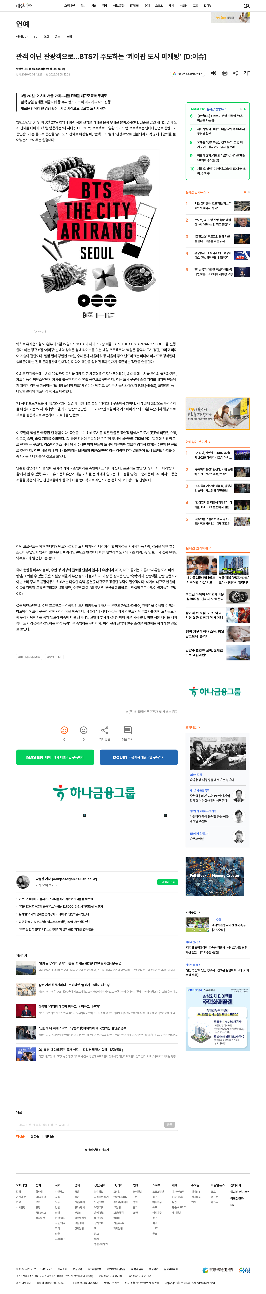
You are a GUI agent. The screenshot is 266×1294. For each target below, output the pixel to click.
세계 (171, 6)
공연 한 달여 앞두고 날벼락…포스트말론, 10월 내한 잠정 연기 (54, 922)
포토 (195, 6)
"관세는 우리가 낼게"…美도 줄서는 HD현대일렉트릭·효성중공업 (80, 963)
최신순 (20, 1136)
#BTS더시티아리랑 (29, 657)
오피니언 (69, 6)
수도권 (183, 6)
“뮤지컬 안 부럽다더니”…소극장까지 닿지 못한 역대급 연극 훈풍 (56, 929)
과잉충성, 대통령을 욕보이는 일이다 (212, 780)
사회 (93, 6)
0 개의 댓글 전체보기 (97, 1150)
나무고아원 (197, 839)
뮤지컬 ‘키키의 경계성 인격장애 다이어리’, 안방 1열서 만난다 (54, 914)
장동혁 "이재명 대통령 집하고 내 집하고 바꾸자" (69, 1006)
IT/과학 (134, 6)
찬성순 (35, 1136)
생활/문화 (118, 6)
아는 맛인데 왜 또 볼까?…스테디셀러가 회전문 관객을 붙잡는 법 (56, 899)
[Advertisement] (97, 1087)
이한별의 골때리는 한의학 (203, 811)
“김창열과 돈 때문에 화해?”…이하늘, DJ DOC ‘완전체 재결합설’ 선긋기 (61, 906)
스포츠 (159, 6)
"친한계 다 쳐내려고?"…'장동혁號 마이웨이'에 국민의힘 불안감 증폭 (83, 1028)
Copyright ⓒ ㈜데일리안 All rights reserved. (190, 1283)
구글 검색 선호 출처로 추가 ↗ (189, 73)
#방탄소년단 (54, 657)
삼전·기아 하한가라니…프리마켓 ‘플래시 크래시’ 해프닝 (74, 985)
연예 (147, 6)
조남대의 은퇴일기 (199, 833)
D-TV (207, 6)
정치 (82, 6)
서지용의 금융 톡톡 (199, 790)
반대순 (49, 1136)
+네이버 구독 (167, 882)
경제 (104, 6)
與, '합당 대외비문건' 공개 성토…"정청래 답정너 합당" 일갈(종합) (81, 1049)
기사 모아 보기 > (46, 885)
